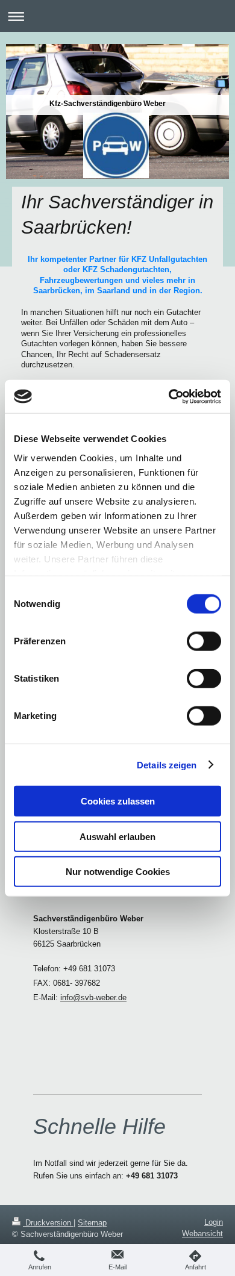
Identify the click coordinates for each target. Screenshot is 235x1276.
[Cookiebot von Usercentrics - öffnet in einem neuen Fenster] (169, 396)
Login (213, 1222)
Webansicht (202, 1233)
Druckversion (48, 1222)
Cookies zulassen (118, 801)
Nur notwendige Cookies (118, 872)
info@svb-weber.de (93, 997)
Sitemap (92, 1222)
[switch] (204, 641)
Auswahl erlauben (117, 836)
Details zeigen (166, 764)
